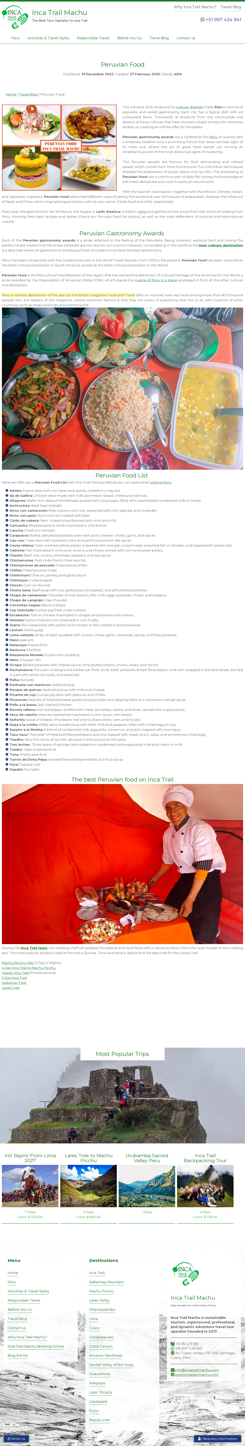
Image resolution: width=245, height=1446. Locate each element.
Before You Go (129, 38)
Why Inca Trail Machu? (195, 7)
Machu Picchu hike (17, 963)
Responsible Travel (93, 38)
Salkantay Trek (14, 983)
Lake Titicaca (100, 1392)
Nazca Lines (99, 1420)
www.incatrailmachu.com (196, 1375)
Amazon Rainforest (105, 1356)
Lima (142, 212)
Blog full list (18, 1356)
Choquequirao (101, 1337)
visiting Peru (161, 482)
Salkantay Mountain (106, 1282)
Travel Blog (230, 7)
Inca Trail (97, 1273)
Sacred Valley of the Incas (111, 1365)
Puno (93, 1411)
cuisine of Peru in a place (156, 280)
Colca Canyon (101, 1346)
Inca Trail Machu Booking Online (36, 1346)
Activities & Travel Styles (48, 38)
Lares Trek (10, 988)
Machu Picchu (101, 1291)
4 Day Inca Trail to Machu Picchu (29, 968)
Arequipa (97, 1383)
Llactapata (98, 1401)
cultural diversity (189, 107)
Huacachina (99, 1374)
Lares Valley (99, 1300)
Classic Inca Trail (15, 973)
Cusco (94, 1328)
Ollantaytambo (102, 1310)
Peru (15, 38)
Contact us (186, 38)
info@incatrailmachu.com (197, 1370)
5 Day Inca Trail (14, 978)
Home (11, 94)
